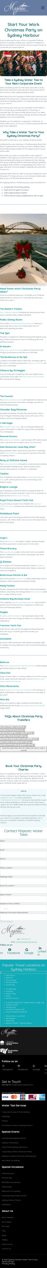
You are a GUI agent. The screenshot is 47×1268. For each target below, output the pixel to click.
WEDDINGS (6, 1205)
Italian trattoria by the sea (32, 377)
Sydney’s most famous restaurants (19, 690)
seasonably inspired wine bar (31, 705)
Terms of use (8, 1261)
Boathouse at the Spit (35, 363)
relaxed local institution (12, 440)
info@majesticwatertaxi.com (11, 800)
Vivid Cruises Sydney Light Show (14, 1147)
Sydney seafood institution (11, 616)
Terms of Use (7, 1244)
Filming (4, 1121)
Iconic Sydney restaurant (9, 312)
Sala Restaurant (11, 453)
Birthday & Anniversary (11, 1182)
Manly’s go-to (10, 541)
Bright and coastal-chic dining (11, 350)
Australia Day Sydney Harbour (14, 1138)
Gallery (4, 1240)
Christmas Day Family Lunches (14, 1196)
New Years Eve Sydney (11, 1160)
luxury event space (10, 464)
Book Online (6, 1222)
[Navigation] (42, 8)
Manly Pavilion (35, 592)
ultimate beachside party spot (23, 602)
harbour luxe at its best (20, 496)
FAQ (3, 1231)
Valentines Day (8, 1173)
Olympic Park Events (10, 1143)
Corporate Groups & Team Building (16, 1112)
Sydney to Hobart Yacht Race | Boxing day (19, 1156)
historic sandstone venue (12, 400)
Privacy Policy (8, 1263)
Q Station (40, 565)
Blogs (4, 1235)
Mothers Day (7, 1178)
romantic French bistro (11, 427)
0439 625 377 (10, 798)
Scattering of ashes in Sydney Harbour (17, 1125)
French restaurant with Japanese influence (19, 666)
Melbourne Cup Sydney (11, 1191)
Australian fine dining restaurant (22, 323)
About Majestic (8, 1217)
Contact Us (6, 1249)
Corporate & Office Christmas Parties (17, 1152)
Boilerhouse (21, 579)
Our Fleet (5, 1226)
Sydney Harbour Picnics (11, 1200)
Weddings (6, 1116)
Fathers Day (7, 1187)
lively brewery (8, 552)
